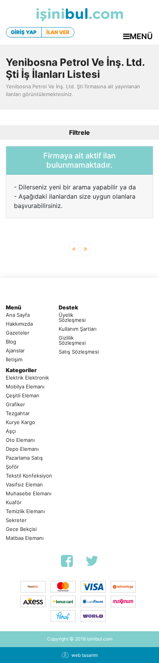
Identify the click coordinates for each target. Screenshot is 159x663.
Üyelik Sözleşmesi (72, 318)
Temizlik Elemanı (25, 511)
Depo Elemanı (22, 449)
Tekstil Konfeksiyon (29, 475)
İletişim (14, 359)
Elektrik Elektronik (27, 377)
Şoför (12, 466)
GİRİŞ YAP (24, 32)
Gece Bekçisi (21, 529)
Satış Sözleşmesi (79, 351)
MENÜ (141, 36)
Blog (11, 341)
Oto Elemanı (20, 440)
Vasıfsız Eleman (24, 484)
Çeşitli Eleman (22, 395)
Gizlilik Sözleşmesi (72, 340)
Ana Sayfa (18, 315)
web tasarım (84, 655)
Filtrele (79, 132)
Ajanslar (15, 350)
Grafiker (15, 404)
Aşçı (11, 431)
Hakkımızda (19, 323)
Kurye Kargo (20, 422)
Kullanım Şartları (77, 329)
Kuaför (14, 502)
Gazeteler (17, 332)
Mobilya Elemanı (25, 386)
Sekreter (16, 520)
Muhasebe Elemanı (28, 493)
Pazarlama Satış (24, 457)
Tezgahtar (18, 413)
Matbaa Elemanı (25, 538)
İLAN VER (57, 32)
